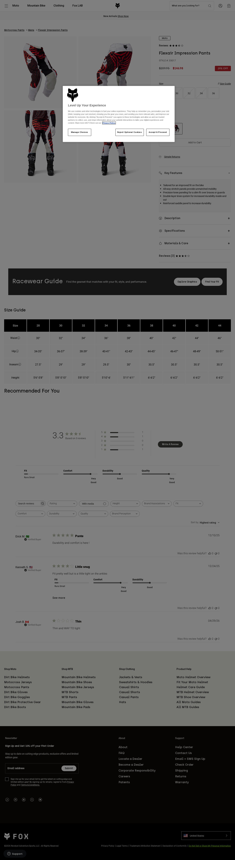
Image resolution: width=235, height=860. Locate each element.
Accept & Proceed (158, 132)
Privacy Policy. (109, 123)
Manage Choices (79, 132)
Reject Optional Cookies (129, 132)
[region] (119, 114)
